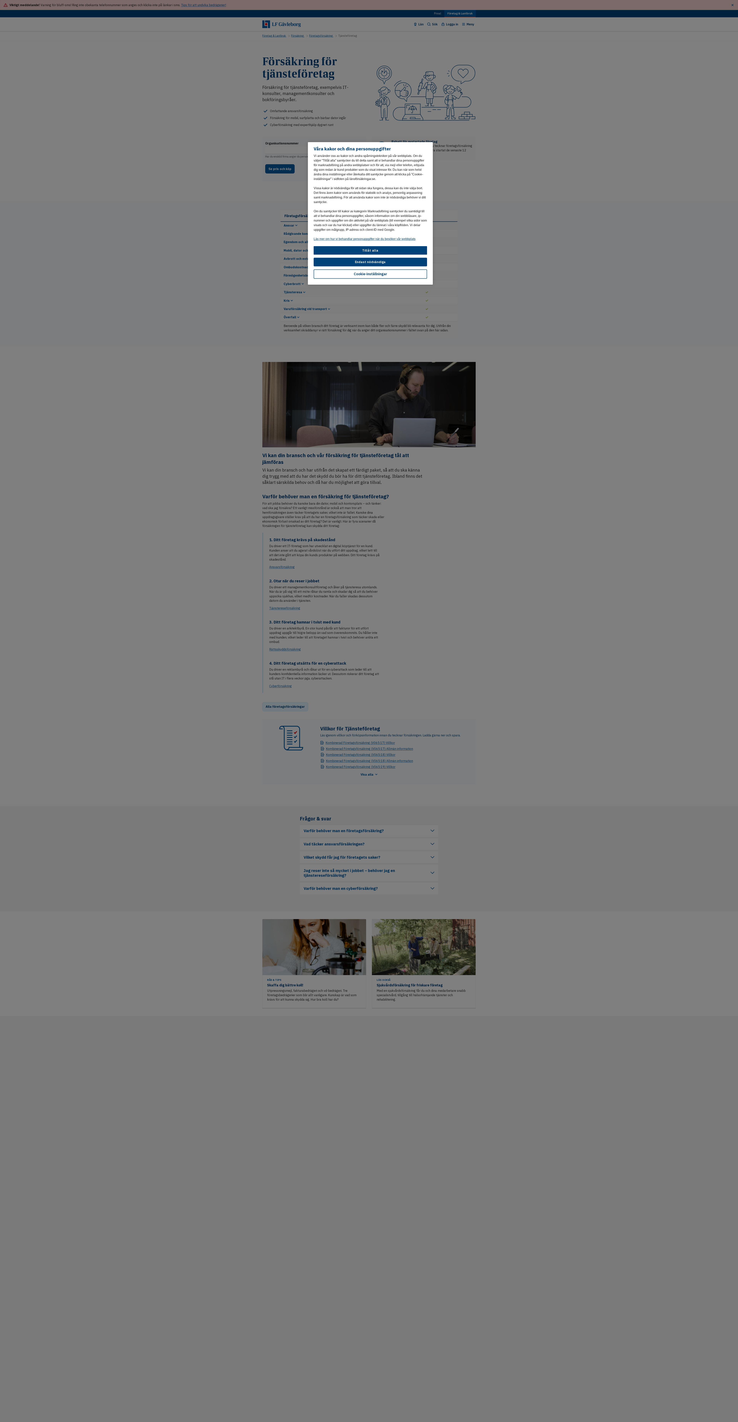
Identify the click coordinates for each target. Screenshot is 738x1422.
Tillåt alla (370, 250)
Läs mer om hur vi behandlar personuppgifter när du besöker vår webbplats (365, 239)
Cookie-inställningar (370, 274)
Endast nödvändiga (370, 262)
